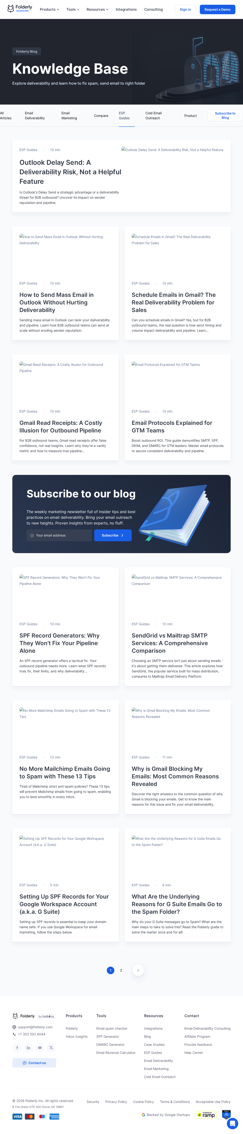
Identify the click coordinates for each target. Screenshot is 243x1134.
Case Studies (154, 1044)
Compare (101, 116)
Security (93, 1102)
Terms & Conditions (175, 1102)
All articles (5, 115)
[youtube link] (40, 1047)
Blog (147, 1036)
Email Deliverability (35, 115)
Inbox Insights (77, 1036)
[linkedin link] (28, 1047)
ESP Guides (124, 115)
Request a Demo (218, 9)
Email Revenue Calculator (116, 1053)
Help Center (193, 1053)
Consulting (153, 9)
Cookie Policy (143, 1102)
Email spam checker (111, 1028)
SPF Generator (107, 1036)
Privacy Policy (116, 1102)
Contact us (37, 1063)
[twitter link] (51, 1047)
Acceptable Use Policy (213, 1102)
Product (190, 116)
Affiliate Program (197, 1036)
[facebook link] (17, 1047)
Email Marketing (69, 115)
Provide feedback (198, 1044)
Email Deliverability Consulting (207, 1028)
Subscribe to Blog (225, 115)
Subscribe (110, 535)
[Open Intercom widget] (232, 1123)
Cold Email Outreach (153, 115)
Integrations (126, 9)
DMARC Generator (110, 1044)
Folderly (72, 1028)
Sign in (185, 9)
